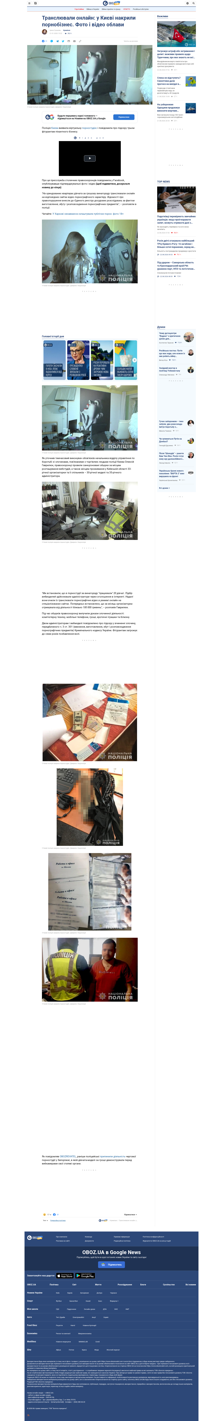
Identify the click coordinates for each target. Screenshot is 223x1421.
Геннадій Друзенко (166, 445)
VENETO (126, 9)
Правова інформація (122, 1237)
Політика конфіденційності (153, 1237)
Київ (57, 1293)
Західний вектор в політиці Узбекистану (169, 369)
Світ (74, 1284)
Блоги (143, 1284)
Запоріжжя (84, 1293)
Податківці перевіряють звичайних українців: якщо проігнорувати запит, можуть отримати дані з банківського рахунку (176, 219)
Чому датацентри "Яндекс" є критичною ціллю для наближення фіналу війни (169, 336)
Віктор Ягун (163, 360)
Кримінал (66, 30)
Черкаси (113, 1293)
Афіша (58, 1350)
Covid (97, 1342)
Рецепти (59, 1325)
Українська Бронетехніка (168, 480)
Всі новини (191, 1284)
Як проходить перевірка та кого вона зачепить (173, 228)
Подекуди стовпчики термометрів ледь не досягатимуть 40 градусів (168, 90)
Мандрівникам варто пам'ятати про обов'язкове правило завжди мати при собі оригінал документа (175, 63)
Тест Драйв (60, 1317)
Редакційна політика (58, 1220)
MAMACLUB (83, 1342)
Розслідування (125, 1284)
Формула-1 (114, 1301)
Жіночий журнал (113, 1350)
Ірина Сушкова (55, 30)
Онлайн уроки (89, 1309)
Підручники (71, 1309)
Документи (89, 1241)
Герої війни (79, 9)
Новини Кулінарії (89, 1325)
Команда (88, 1237)
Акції (94, 1317)
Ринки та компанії (63, 1334)
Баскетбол (74, 1301)
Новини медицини (63, 1342)
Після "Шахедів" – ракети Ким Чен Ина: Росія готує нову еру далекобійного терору (171, 456)
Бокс (100, 1301)
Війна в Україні (93, 9)
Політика (54, 1284)
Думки (161, 326)
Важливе (162, 16)
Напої (73, 1325)
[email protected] (57, 1402)
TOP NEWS (163, 181)
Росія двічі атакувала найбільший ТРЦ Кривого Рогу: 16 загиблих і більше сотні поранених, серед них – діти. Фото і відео (176, 244)
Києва (54, 127)
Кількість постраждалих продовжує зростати (176, 251)
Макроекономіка (84, 1334)
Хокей (88, 1301)
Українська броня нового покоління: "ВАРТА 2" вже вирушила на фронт (171, 474)
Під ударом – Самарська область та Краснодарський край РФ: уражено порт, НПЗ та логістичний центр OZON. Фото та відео (176, 265)
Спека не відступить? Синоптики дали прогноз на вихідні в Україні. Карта (169, 81)
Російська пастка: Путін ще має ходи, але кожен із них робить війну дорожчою (172, 353)
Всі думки (163, 488)
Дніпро (99, 1293)
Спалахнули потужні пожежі (169, 273)
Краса (84, 1350)
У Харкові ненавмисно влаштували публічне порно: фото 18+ (88, 213)
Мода (96, 1350)
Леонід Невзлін (164, 463)
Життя (98, 1284)
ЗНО (116, 1309)
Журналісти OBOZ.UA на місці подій (157, 1241)
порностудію (89, 127)
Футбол (59, 1301)
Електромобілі (78, 1317)
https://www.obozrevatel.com (112, 1361)
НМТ (127, 1309)
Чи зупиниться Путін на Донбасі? (170, 440)
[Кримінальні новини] (103, 1221)
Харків (69, 1293)
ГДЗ (57, 1309)
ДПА (104, 1309)
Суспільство (169, 1284)
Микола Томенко (165, 431)
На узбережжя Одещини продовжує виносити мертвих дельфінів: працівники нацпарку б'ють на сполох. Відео (169, 107)
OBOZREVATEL (68, 1156)
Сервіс (106, 1317)
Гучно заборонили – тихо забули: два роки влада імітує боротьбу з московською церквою (171, 424)
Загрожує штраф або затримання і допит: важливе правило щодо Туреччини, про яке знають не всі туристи (176, 54)
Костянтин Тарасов (166, 343)
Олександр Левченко (166, 375)
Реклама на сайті (63, 1241)
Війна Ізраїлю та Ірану (111, 9)
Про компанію (61, 1237)
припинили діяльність (112, 1156)
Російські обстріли (141, 9)
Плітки (71, 1350)
